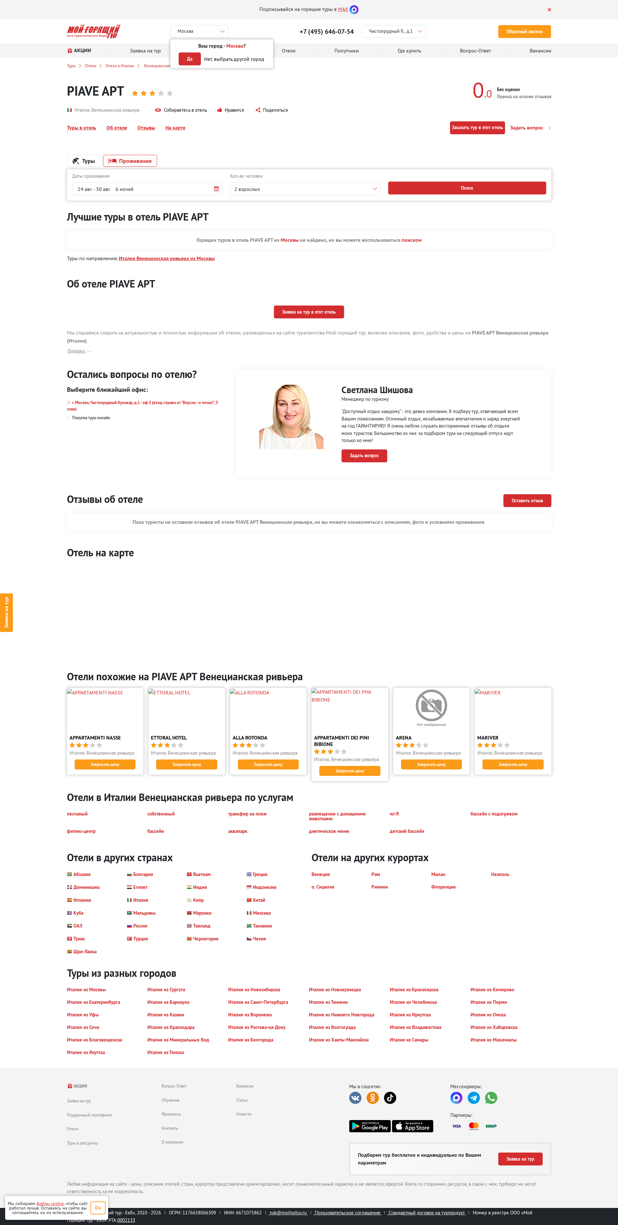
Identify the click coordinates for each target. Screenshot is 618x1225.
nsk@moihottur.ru (288, 1213)
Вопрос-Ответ (174, 1085)
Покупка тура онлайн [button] (91, 417)
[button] (181, 110)
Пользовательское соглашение (348, 1213)
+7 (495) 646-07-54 (327, 31)
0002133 (126, 1220)
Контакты (170, 1128)
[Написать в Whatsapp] (491, 1098)
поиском (412, 240)
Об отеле (117, 127)
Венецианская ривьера (164, 65)
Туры (71, 65)
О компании (172, 1142)
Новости (243, 1114)
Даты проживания (90, 176)
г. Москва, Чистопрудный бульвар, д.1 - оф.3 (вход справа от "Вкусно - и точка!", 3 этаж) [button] (142, 406)
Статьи (242, 1100)
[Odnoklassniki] (373, 1098)
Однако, (77, 350)
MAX (343, 9)
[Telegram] (474, 1098)
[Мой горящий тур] (94, 31)
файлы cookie (50, 1203)
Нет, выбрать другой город (234, 59)
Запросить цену (105, 764)
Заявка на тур (6, 612)
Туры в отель (81, 127)
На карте (175, 127)
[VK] (355, 1098)
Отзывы (146, 127)
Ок (98, 1207)
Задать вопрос (527, 127)
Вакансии (244, 1085)
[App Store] (412, 1126)
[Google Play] (369, 1126)
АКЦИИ (80, 1086)
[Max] (354, 9)
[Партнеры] (500, 1126)
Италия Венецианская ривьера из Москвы (167, 258)
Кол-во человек (246, 176)
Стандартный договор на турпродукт (426, 1213)
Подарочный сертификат (89, 1114)
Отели (90, 65)
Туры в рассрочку (82, 1142)
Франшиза (171, 1114)
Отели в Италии (120, 65)
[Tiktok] (390, 1098)
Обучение (171, 1100)
